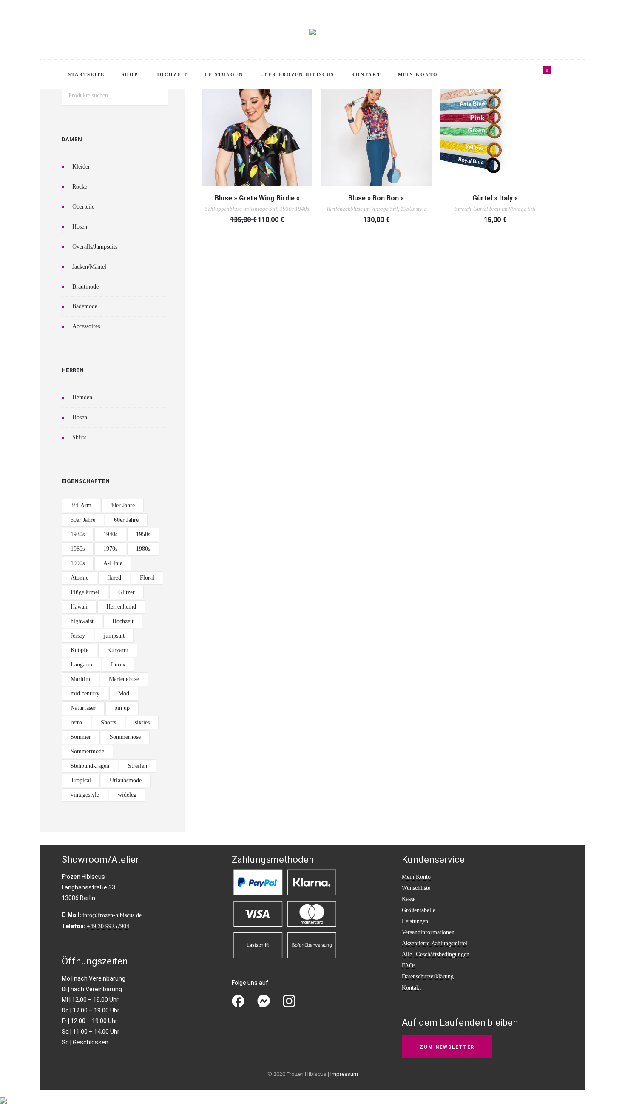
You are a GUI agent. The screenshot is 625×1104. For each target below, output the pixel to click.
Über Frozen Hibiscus (297, 74)
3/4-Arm (81, 505)
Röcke (79, 186)
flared (114, 578)
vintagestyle (85, 795)
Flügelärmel (85, 592)
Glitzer (126, 592)
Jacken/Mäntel (89, 266)
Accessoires (86, 326)
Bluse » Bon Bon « (376, 198)
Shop (130, 74)
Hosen (79, 226)
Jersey (78, 635)
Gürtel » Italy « (495, 198)
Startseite (86, 74)
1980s (143, 549)
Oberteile (83, 206)
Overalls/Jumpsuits (94, 246)
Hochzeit (171, 74)
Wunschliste (416, 888)
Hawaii (79, 606)
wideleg (127, 795)
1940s (110, 534)
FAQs (408, 965)
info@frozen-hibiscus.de (112, 915)
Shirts (79, 437)
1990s (78, 563)
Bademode (84, 306)
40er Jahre (122, 505)
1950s (143, 534)
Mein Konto (418, 74)
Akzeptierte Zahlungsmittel (434, 943)
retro (76, 722)
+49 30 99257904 (108, 926)
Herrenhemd (121, 606)
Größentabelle (418, 910)
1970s (110, 549)
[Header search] (570, 75)
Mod (123, 693)
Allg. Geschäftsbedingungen (435, 954)
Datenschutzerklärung (428, 976)
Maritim (80, 679)
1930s (78, 534)
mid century (85, 693)
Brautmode (85, 286)
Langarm (81, 664)
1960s (78, 549)
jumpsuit (114, 635)
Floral (147, 578)
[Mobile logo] (3, 1095)
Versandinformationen (428, 932)
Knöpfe (79, 650)
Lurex (118, 664)
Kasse (408, 899)
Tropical (81, 780)
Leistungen (224, 74)
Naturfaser (83, 708)
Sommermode (87, 751)
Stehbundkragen (90, 766)
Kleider (81, 166)
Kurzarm (117, 650)
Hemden (82, 397)
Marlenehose (124, 679)
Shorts (108, 722)
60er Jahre (126, 520)
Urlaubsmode (126, 780)
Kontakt (366, 74)
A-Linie (112, 563)
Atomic (79, 578)
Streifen (137, 766)
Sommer (81, 737)
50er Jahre (83, 520)
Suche (158, 95)
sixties (142, 722)
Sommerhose (125, 737)
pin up (122, 708)
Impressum (344, 1074)
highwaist (82, 621)
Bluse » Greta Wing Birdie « (257, 198)
